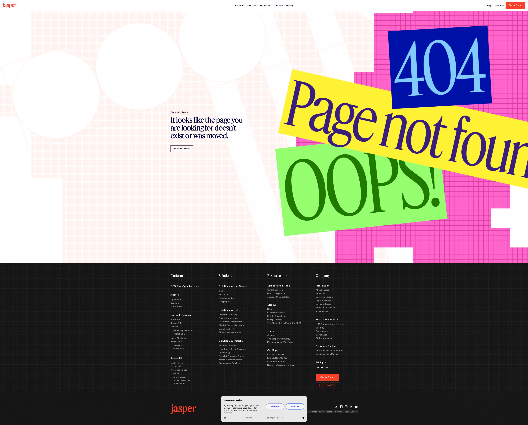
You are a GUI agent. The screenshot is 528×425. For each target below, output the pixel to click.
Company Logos (323, 303)
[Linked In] (351, 406)
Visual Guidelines (181, 380)
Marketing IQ (176, 362)
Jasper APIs (176, 341)
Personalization (226, 298)
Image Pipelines (178, 338)
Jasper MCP (179, 345)
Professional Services (229, 363)
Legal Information (324, 300)
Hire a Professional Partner (280, 364)
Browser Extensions (325, 307)
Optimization (176, 299)
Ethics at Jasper (324, 338)
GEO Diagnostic (275, 289)
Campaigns (224, 301)
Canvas (174, 326)
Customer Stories (275, 312)
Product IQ (175, 366)
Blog (269, 309)
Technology (224, 352)
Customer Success (276, 361)
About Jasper (322, 289)
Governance (322, 331)
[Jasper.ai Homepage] (9, 5)
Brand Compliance (276, 293)
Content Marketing (228, 318)
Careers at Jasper (324, 296)
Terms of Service (334, 411)
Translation (176, 306)
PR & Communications (230, 332)
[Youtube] (356, 406)
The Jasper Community (278, 338)
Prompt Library (274, 319)
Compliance (321, 334)
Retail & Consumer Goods (231, 356)
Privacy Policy (317, 411)
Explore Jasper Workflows (280, 342)
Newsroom (321, 293)
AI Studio (175, 319)
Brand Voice (179, 377)
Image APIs (178, 348)
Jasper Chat (179, 333)
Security (320, 327)
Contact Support (275, 354)
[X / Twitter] (336, 406)
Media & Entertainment (230, 359)
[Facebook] (341, 406)
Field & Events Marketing (231, 325)
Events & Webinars (276, 316)
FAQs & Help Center (277, 357)
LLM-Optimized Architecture (330, 324)
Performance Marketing (230, 321)
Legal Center (351, 411)
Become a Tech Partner (327, 353)
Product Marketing (228, 314)
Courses (271, 335)
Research (175, 303)
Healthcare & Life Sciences (232, 349)
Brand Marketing (227, 328)
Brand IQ (174, 373)
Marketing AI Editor (183, 330)
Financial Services (228, 345)
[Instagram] (346, 406)
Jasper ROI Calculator (278, 296)
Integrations (322, 311)
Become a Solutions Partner (329, 350)
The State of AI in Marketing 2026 (284, 323)
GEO (221, 291)
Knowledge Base (178, 369)
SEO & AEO (224, 294)
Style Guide (179, 383)
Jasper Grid (176, 323)
